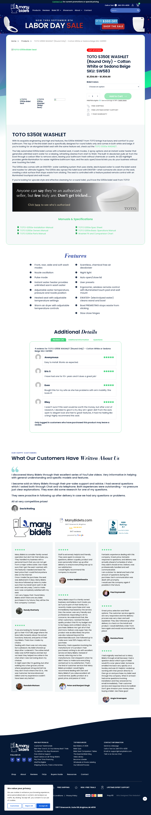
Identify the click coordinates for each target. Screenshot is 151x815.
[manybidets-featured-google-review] (14, 511)
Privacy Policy (71, 795)
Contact (88, 10)
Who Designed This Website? (128, 795)
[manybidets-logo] (20, 8)
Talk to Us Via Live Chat (113, 754)
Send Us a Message (111, 746)
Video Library (78, 757)
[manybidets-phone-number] (117, 5)
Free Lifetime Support (42, 754)
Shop (13, 774)
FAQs (44, 774)
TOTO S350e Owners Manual (34, 230)
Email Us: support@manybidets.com (118, 751)
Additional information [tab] (78, 339)
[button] (75, 219)
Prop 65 (110, 795)
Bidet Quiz (77, 749)
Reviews (46, 10)
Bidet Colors (92, 82)
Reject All (29, 806)
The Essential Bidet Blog (83, 754)
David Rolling (27, 508)
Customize (14, 806)
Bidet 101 (55, 10)
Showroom (68, 10)
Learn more (122, 100)
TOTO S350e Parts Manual (33, 233)
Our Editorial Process (81, 765)
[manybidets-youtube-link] (18, 760)
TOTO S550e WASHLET (106, 146)
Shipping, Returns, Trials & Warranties (48, 765)
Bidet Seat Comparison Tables (85, 751)
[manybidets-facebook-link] (12, 760)
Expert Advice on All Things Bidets (47, 757)
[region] (28, 798)
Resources (71, 774)
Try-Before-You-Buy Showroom (46, 751)
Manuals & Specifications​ (75, 219)
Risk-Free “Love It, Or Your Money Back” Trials (51, 749)
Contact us (57, 2)
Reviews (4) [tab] (58, 339)
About (77, 10)
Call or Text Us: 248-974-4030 (115, 749)
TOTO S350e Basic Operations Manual (97, 230)
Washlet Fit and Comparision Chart (95, 233)
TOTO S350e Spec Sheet (90, 227)
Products (36, 10)
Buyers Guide (57, 774)
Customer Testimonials (43, 746)
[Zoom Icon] (45, 73)
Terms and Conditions (54, 795)
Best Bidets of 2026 (81, 746)
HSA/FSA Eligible (40, 762)
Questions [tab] (97, 339)
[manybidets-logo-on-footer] (20, 746)
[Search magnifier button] (138, 10)
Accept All (43, 806)
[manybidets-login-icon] (133, 5)
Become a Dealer (80, 759)
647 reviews (75, 531)
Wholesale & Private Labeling (85, 762)
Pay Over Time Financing (43, 759)
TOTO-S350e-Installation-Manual (36, 227)
